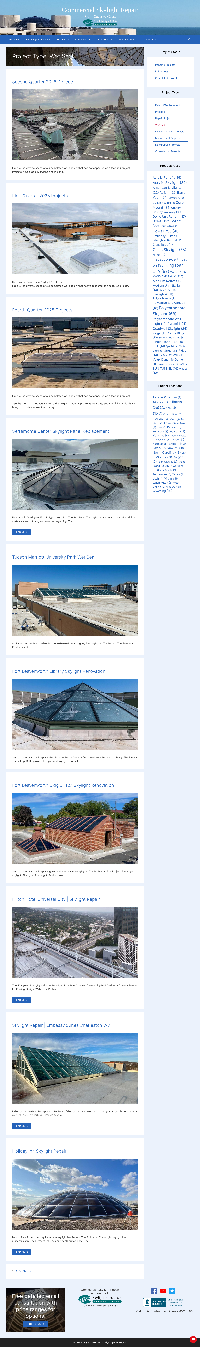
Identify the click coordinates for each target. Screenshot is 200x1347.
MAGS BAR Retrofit (168, 276)
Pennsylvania (167, 461)
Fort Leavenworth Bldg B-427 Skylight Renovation (63, 785)
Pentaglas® (163, 294)
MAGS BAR (178, 271)
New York (176, 448)
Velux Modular (169, 364)
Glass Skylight (169, 249)
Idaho (158, 423)
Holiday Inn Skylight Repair (39, 1151)
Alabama (160, 397)
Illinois (170, 423)
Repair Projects (164, 118)
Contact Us (147, 39)
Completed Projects (166, 78)
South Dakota (166, 470)
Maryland (161, 435)
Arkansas (159, 402)
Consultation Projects (167, 151)
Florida (161, 419)
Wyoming (162, 491)
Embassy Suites (167, 236)
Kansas (174, 427)
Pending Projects (165, 64)
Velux (179, 355)
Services (61, 39)
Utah (158, 478)
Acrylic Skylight (170, 182)
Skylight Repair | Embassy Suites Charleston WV (61, 1025)
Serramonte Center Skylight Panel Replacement (60, 431)
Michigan (163, 439)
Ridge (160, 333)
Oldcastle (168, 290)
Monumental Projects (167, 138)
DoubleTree (170, 226)
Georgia (177, 419)
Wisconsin (173, 486)
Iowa (161, 427)
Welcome (14, 39)
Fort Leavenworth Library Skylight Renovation (58, 671)
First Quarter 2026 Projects (40, 195)
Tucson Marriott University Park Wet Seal (53, 557)
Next (27, 1271)
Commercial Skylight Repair (100, 9)
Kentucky (160, 431)
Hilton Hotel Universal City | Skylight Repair (56, 899)
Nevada (173, 443)
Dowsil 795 (166, 231)
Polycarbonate (164, 298)
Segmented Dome (171, 337)
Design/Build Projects (167, 144)
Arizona (174, 397)
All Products (81, 39)
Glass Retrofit (165, 244)
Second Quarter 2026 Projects (43, 81)
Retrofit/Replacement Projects (167, 108)
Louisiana (177, 431)
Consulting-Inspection (36, 39)
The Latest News (127, 39)
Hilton (159, 254)
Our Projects (103, 39)
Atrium (168, 192)
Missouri (177, 439)
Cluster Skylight (164, 202)
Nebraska (160, 443)
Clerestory (176, 197)
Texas (178, 474)
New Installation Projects (169, 131)
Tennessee (162, 474)
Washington (163, 482)
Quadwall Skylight (170, 329)
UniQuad (165, 355)
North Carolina (167, 452)
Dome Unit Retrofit (169, 216)
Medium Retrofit (169, 281)
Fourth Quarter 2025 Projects (42, 310)
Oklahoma (164, 457)
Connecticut (172, 414)
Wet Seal (160, 125)
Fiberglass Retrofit (167, 240)
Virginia (171, 478)
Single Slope (165, 342)
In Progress (161, 71)
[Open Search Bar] (189, 39)
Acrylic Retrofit (167, 177)
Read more (21, 532)
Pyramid (176, 324)
